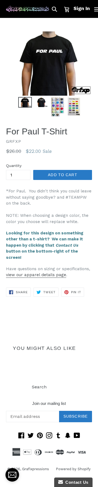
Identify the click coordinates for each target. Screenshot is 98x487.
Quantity (14, 165)
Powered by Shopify (73, 469)
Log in (59, 386)
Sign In (82, 8)
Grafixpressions (35, 469)
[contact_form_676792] (12, 475)
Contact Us (75, 482)
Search (39, 386)
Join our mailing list (49, 403)
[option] (25, 102)
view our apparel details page (36, 274)
